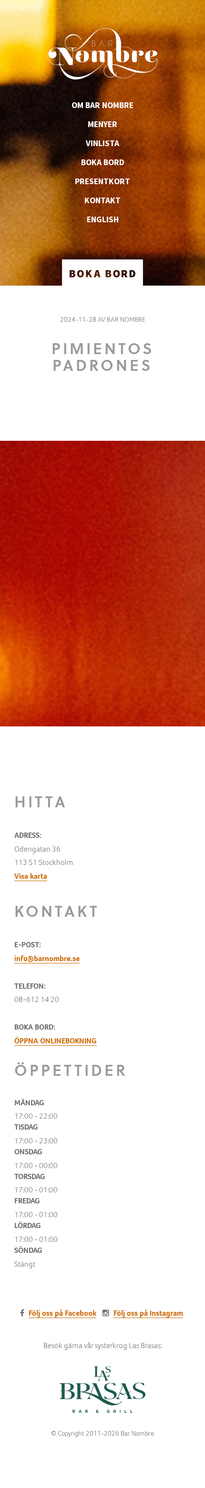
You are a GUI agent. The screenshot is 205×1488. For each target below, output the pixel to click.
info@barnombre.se (47, 958)
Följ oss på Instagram (148, 1313)
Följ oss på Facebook (62, 1313)
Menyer (102, 124)
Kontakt (102, 200)
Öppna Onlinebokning (55, 1040)
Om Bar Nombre (102, 105)
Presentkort (102, 181)
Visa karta (30, 876)
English (103, 219)
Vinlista (102, 143)
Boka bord (102, 162)
